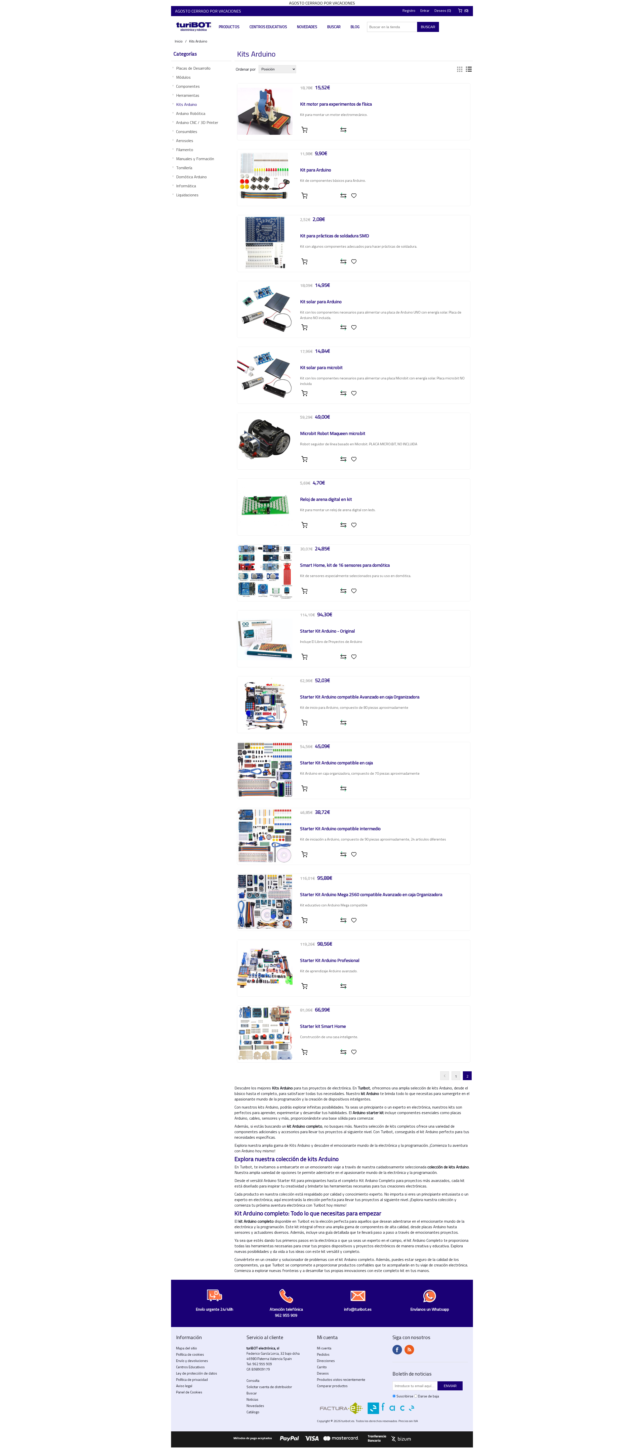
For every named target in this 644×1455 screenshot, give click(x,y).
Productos (229, 27)
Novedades (307, 27)
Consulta (253, 1380)
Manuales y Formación (195, 159)
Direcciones (326, 1360)
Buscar (334, 27)
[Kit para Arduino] (265, 177)
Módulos (183, 77)
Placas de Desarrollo (193, 68)
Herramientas (187, 95)
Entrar (424, 10)
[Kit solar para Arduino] (265, 308)
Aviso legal (184, 1385)
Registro (409, 10)
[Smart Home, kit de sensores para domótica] (265, 572)
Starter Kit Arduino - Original (327, 631)
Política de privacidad (192, 1379)
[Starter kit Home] (265, 1033)
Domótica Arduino (191, 177)
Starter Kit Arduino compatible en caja (336, 763)
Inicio (179, 41)
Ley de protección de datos (196, 1373)
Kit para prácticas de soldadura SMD (334, 236)
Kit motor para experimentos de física (336, 104)
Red (460, 69)
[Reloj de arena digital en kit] (265, 506)
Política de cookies (190, 1354)
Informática (186, 186)
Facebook (397, 1349)
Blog (355, 27)
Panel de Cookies (189, 1392)
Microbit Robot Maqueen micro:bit (332, 434)
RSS (409, 1349)
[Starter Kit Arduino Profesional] (265, 967)
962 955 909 (262, 1363)
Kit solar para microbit (321, 368)
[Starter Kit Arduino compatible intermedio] (265, 835)
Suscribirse (404, 1396)
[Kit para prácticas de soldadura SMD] (265, 243)
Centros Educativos (268, 27)
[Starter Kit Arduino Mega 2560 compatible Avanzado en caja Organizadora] (265, 901)
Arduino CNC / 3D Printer (197, 122)
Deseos (323, 1373)
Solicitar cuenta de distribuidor (269, 1386)
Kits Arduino (186, 104)
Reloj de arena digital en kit (326, 500)
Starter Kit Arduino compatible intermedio (340, 829)
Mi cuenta (324, 1348)
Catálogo (253, 1412)
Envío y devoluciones (192, 1360)
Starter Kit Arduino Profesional (329, 961)
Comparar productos (332, 1385)
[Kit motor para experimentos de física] (265, 111)
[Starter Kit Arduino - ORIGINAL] (265, 638)
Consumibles (186, 131)
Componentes (188, 86)
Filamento (184, 150)
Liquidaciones (187, 195)
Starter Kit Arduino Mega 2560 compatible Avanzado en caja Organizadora (371, 895)
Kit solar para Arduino (321, 302)
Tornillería (184, 168)
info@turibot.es (358, 1309)
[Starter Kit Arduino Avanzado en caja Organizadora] (265, 704)
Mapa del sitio (186, 1348)
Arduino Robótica (190, 113)
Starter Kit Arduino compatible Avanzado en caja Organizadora (359, 697)
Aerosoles (184, 141)
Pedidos (323, 1354)
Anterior (444, 1075)
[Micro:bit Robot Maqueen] (265, 440)
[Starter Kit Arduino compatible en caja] (265, 770)
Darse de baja (428, 1396)
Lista (469, 69)
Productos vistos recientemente (341, 1379)
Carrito (322, 1367)
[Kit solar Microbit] (265, 374)
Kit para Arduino (315, 170)
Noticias (252, 1399)
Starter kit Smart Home (323, 1027)
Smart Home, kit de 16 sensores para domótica (345, 565)
